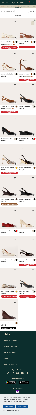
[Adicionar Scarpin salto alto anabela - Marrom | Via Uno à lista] (15, 302)
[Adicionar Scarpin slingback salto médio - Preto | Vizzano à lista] (33, 85)
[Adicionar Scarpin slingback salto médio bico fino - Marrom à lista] (33, 146)
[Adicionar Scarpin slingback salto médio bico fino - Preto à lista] (33, 178)
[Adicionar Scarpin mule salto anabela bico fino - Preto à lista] (33, 117)
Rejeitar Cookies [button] (21, 406)
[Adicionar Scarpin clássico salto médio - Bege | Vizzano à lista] (33, 210)
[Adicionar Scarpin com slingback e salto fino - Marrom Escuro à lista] (33, 239)
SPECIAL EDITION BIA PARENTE (9, 204)
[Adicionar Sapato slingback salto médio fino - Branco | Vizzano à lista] (15, 239)
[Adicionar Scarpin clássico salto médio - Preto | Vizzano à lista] (15, 117)
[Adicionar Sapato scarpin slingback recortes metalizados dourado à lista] (15, 270)
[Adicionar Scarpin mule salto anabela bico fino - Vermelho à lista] (15, 210)
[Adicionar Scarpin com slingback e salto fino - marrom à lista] (15, 85)
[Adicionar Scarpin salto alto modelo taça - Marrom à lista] (33, 53)
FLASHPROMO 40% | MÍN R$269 (27, 47)
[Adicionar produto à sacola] (15, 38)
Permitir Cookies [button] (9, 406)
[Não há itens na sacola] (33, 2)
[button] (11, 410)
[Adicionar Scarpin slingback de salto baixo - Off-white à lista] (15, 21)
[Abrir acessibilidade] (32, 23)
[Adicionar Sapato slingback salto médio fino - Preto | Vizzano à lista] (33, 270)
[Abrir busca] (7, 2)
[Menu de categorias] (3, 2)
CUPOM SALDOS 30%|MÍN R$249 (9, 47)
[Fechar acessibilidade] (35, 20)
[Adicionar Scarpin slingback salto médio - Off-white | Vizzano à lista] (15, 53)
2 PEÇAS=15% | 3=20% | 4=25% (8, 328)
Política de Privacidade (18, 401)
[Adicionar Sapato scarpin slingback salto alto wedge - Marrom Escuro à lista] (15, 178)
